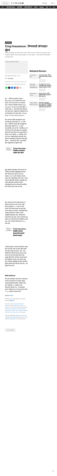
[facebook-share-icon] (12, 88)
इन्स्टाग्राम (24, 315)
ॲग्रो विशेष (19, 7)
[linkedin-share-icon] (15, 88)
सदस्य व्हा (11, 295)
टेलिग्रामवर (8, 317)
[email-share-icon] (17, 88)
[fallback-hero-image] (34, 76)
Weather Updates (23, 310)
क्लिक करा (12, 300)
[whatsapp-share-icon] (6, 88)
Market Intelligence (12, 309)
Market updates (21, 309)
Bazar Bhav (8, 310)
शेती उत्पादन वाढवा (11, 7)
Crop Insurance (10, 330)
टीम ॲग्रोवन (10, 78)
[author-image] (6, 79)
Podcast (44, 3)
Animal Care (14, 310)
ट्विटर (20, 315)
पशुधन (47, 7)
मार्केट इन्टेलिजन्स (28, 7)
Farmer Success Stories (13, 312)
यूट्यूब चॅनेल (12, 319)
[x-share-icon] (9, 88)
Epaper (42, 7)
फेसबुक (16, 315)
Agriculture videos (19, 305)
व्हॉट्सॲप (15, 317)
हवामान (35, 7)
